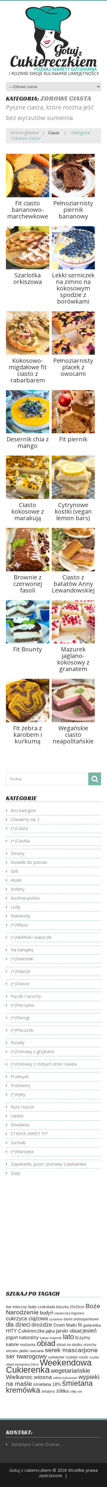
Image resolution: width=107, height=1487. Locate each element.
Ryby (20, 1094)
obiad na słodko (69, 1345)
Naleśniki (24, 958)
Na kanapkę (22, 950)
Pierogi (22, 1017)
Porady (17, 1042)
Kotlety (17, 889)
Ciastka (23, 841)
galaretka (92, 1325)
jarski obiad (68, 1331)
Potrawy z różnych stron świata (46, 1064)
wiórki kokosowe (65, 1378)
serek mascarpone (71, 1350)
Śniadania (20, 1125)
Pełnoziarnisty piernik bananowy (73, 209)
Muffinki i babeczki (33, 937)
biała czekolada (41, 1307)
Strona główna (24, 132)
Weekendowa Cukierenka (49, 1366)
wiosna (43, 1377)
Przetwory (20, 1085)
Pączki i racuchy (26, 996)
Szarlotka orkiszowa (27, 278)
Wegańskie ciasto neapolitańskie (73, 734)
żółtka (62, 1391)
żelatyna (48, 1391)
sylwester (56, 1357)
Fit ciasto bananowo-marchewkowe (27, 209)
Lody (15, 907)
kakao (44, 1338)
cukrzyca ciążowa (27, 1319)
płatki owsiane (31, 1351)
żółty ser (76, 1391)
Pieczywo (25, 1005)
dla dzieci (18, 1324)
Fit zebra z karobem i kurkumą (27, 734)
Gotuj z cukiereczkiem (30, 1470)
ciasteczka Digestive (69, 1313)
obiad (46, 1343)
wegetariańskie (70, 1370)
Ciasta (53, 133)
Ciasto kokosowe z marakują (27, 511)
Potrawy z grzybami (35, 1051)
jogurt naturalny (22, 1337)
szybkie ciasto (77, 1357)
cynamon (55, 1319)
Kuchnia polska (25, 898)
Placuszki (25, 1030)
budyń (46, 1313)
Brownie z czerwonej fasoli (27, 583)
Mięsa (22, 925)
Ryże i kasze (22, 1107)
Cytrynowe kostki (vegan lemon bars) (73, 511)
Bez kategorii (23, 810)
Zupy (15, 1173)
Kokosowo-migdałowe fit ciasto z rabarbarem (28, 370)
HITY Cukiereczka (25, 1330)
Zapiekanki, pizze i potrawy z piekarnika (48, 1164)
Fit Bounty (27, 649)
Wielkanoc (19, 1377)
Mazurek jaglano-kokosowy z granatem (73, 659)
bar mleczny (16, 1307)
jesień (90, 1330)
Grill (14, 871)
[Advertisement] (56, 1237)
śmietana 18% (47, 1384)
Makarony (20, 916)
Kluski (16, 880)
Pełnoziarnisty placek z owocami (73, 367)
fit (80, 1325)
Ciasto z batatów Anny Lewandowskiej (73, 583)
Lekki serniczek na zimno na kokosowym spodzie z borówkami (73, 288)
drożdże (42, 1325)
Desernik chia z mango (28, 442)
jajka (50, 1331)
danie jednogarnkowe (81, 1319)
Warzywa (25, 1151)
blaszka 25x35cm (70, 1307)
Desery (17, 853)
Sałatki (17, 1116)
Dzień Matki (65, 1325)
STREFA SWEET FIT (29, 1133)
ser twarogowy (26, 1356)
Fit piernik (73, 439)
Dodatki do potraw (29, 862)
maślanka (28, 1345)
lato (68, 1337)
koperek (56, 1338)
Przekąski (20, 1076)
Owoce (23, 983)
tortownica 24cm (27, 1364)
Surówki (18, 1142)
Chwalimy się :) (25, 819)
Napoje (23, 971)
